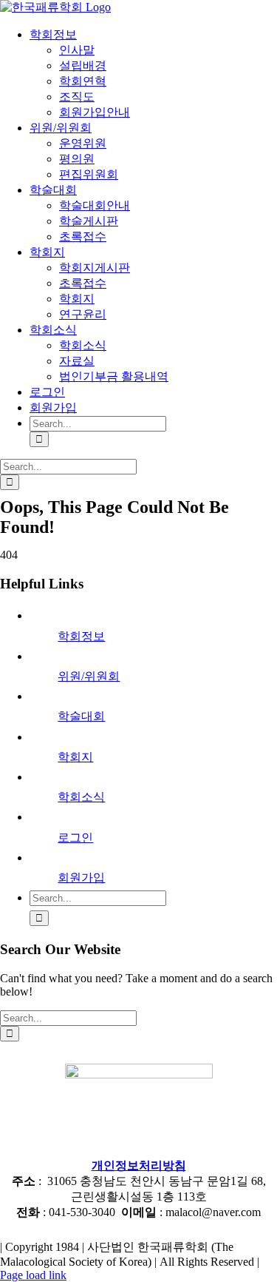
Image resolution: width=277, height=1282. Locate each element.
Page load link (33, 1275)
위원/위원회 (89, 676)
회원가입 (81, 877)
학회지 (75, 757)
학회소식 (81, 797)
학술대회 (81, 716)
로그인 (75, 837)
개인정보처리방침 (139, 1165)
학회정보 (81, 636)
